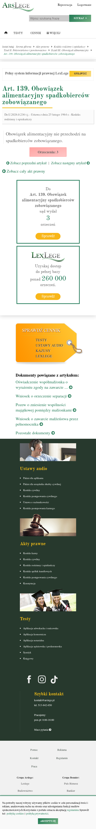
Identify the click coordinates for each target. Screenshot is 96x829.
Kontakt (34, 758)
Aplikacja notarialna (33, 640)
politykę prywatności (37, 813)
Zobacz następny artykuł (69, 162)
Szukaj (80, 18)
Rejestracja (65, 5)
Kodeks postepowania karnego (39, 508)
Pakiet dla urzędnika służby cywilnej (42, 484)
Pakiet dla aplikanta (33, 478)
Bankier (71, 790)
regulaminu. (72, 810)
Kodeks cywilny (31, 490)
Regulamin (62, 758)
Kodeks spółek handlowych (37, 571)
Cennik (35, 33)
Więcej (54, 33)
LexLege (44, 356)
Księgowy (28, 658)
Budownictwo (25, 790)
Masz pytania (41, 729)
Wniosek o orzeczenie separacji (42, 396)
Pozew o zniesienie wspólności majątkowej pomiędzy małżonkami (44, 407)
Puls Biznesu (71, 783)
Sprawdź (48, 236)
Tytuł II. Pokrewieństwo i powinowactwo (25, 50)
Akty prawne (42, 46)
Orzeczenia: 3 (48, 151)
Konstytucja (29, 583)
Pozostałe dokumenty (33, 432)
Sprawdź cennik (41, 330)
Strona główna (23, 46)
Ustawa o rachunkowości (36, 502)
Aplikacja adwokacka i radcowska (40, 628)
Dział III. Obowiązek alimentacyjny (70, 50)
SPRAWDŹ (80, 73)
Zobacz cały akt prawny (25, 171)
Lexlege (25, 783)
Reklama (62, 749)
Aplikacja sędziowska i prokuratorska (42, 646)
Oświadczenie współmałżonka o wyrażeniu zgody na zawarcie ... (42, 384)
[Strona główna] (6, 33)
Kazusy (43, 350)
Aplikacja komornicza (34, 634)
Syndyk (27, 652)
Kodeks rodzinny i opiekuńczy (69, 46)
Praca (34, 766)
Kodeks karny (30, 553)
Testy (18, 33)
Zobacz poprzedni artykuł (27, 162)
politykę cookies (15, 813)
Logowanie (84, 5)
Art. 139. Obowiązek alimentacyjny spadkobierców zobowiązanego (39, 53)
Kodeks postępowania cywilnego (40, 496)
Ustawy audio (49, 345)
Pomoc (34, 749)
